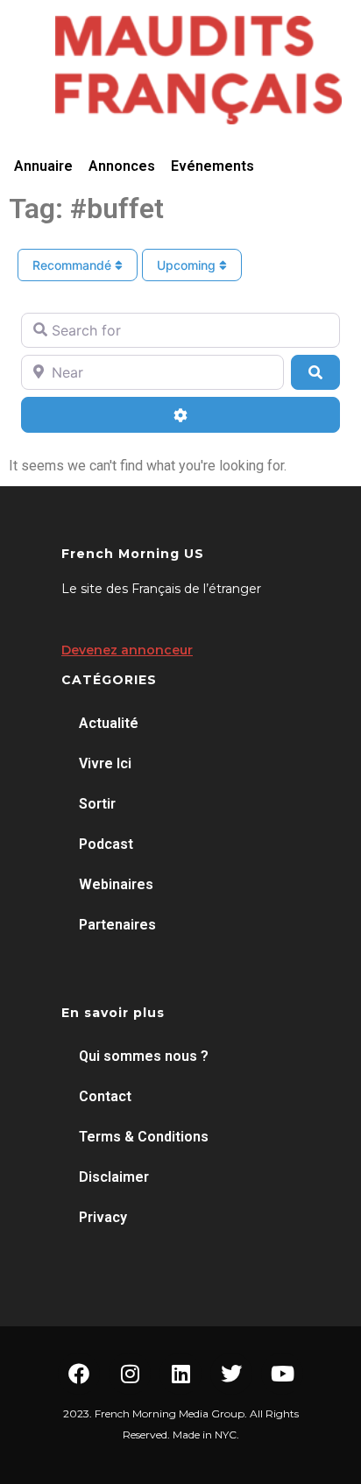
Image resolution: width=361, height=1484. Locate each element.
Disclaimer (114, 1177)
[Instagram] (130, 1374)
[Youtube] (282, 1374)
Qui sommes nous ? (144, 1056)
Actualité (108, 723)
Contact (105, 1096)
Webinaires (116, 884)
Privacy (103, 1217)
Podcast (106, 844)
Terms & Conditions (144, 1136)
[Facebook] (79, 1374)
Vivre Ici (105, 763)
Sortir (97, 803)
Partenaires (117, 924)
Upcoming (188, 265)
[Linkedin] (180, 1374)
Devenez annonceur (127, 650)
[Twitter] (231, 1374)
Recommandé (73, 265)
